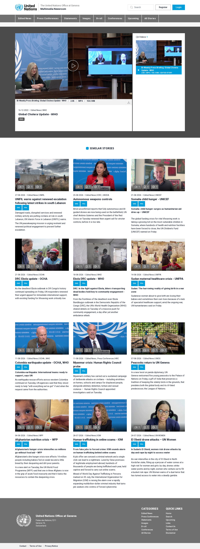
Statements (70, 18)
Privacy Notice (51, 546)
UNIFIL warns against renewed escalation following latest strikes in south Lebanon (40, 201)
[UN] (26, 7)
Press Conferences (48, 18)
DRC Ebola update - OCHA (31, 278)
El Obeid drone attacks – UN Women (153, 439)
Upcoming (133, 18)
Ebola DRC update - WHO (88, 278)
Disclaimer (171, 533)
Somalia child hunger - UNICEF (150, 199)
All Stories (150, 18)
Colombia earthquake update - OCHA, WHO (42, 362)
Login (178, 7)
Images (86, 18)
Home (168, 513)
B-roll (99, 18)
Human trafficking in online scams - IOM (98, 439)
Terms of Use (172, 530)
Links (168, 523)
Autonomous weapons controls (92, 199)
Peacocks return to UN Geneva (150, 362)
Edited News (24, 18)
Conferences (115, 18)
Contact (22, 546)
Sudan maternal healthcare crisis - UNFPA (157, 278)
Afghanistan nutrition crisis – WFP (36, 439)
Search (169, 517)
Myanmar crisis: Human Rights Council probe (97, 364)
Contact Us (170, 526)
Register (163, 7)
